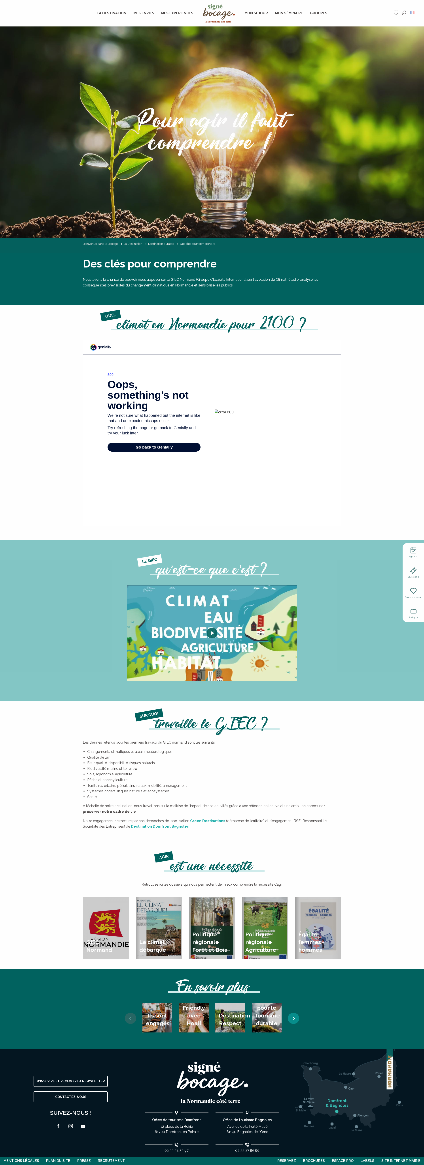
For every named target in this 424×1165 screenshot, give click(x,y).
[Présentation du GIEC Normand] (212, 633)
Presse (84, 1161)
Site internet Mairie (400, 1161)
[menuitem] (111, 13)
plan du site (58, 1161)
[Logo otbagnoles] (212, 1082)
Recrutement (111, 1161)
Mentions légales (21, 1161)
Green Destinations (207, 821)
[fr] (412, 12)
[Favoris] (396, 13)
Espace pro (343, 1161)
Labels (367, 1161)
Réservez (286, 1161)
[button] (404, 13)
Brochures (314, 1161)
